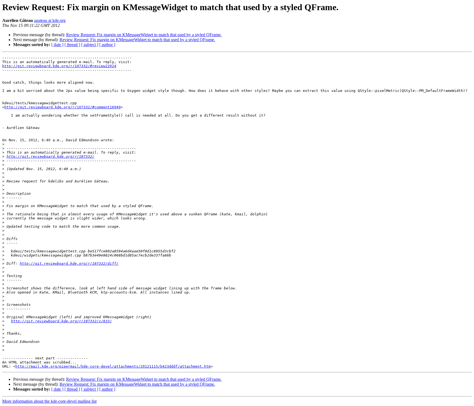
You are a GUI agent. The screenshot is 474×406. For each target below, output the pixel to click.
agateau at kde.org (50, 20)
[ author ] (107, 44)
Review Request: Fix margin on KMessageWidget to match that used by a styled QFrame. (144, 34)
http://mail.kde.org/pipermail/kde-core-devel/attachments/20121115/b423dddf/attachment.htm (113, 366)
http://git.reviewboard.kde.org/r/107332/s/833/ (61, 321)
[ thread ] (72, 44)
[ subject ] (89, 44)
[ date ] (57, 44)
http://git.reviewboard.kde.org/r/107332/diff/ (69, 263)
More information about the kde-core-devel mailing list (49, 401)
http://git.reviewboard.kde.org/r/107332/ (50, 156)
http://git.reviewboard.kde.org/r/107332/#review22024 (59, 66)
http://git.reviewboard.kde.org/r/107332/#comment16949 (62, 107)
